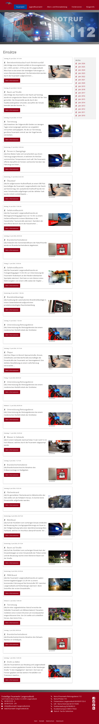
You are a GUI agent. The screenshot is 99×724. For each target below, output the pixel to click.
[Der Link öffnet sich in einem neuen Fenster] (94, 699)
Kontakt (41, 721)
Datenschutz (50, 721)
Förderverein (77, 7)
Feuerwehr (20, 7)
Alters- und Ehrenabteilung (57, 7)
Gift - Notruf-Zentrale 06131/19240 (66, 704)
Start (35, 721)
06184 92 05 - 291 (10, 704)
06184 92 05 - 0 (9, 701)
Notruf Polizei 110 (60, 699)
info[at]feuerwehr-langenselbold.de (17, 706)
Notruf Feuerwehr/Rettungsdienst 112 (68, 696)
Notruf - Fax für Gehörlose (63, 711)
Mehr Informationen (12, 80)
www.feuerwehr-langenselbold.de (16, 709)
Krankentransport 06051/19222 (65, 709)
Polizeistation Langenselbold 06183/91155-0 (70, 701)
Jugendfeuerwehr (35, 7)
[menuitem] (9, 2)
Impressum (59, 721)
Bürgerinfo (90, 7)
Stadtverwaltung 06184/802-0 (64, 706)
